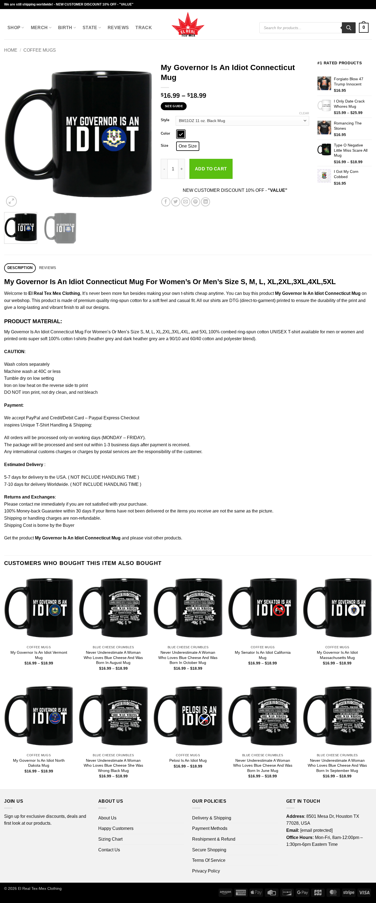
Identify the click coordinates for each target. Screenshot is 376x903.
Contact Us (109, 849)
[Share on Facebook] (165, 201)
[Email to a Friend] (185, 201)
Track (143, 27)
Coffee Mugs (39, 50)
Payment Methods (209, 828)
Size (164, 146)
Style (165, 120)
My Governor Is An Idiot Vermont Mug (38, 655)
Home (10, 50)
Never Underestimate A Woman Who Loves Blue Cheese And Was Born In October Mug (187, 657)
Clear (304, 113)
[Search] (349, 27)
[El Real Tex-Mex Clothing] (188, 24)
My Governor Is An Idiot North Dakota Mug (39, 763)
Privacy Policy (206, 871)
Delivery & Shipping (211, 818)
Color (165, 133)
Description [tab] (20, 268)
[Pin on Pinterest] (195, 201)
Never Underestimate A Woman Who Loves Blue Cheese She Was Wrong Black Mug (113, 765)
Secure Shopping (209, 849)
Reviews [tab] (47, 268)
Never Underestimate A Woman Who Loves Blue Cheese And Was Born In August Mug (113, 657)
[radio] (181, 134)
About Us (107, 818)
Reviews (118, 27)
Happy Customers (115, 828)
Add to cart (211, 169)
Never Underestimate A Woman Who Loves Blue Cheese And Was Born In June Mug (262, 765)
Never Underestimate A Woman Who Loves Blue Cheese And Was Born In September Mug (337, 765)
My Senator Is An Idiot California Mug (263, 655)
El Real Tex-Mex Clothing (40, 888)
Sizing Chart (110, 839)
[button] (364, 28)
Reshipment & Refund (213, 839)
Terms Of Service (208, 860)
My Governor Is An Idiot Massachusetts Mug (337, 655)
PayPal (33, 418)
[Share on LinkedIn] (205, 201)
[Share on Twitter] (175, 201)
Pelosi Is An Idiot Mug (188, 760)
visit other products (163, 538)
